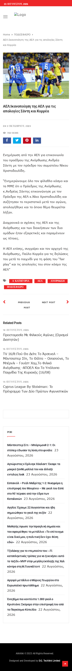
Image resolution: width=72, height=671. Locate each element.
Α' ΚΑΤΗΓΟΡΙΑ (20, 281)
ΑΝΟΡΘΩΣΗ (58, 281)
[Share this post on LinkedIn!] (37, 141)
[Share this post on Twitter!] (17, 141)
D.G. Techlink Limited (49, 660)
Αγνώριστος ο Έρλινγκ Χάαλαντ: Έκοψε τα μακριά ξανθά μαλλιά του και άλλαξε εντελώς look (33, 469)
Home (6, 34)
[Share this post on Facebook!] (7, 141)
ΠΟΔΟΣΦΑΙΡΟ (22, 34)
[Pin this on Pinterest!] (27, 141)
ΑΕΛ (40, 281)
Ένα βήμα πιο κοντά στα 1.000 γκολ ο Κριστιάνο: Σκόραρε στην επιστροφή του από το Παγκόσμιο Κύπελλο (35, 604)
